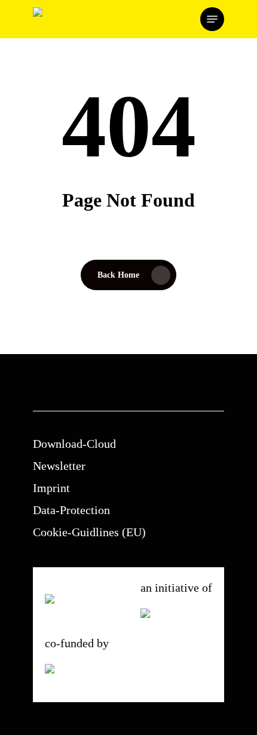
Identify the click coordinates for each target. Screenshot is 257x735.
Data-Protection (71, 509)
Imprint (51, 487)
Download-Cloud (74, 443)
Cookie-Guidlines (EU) (89, 532)
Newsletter (59, 465)
